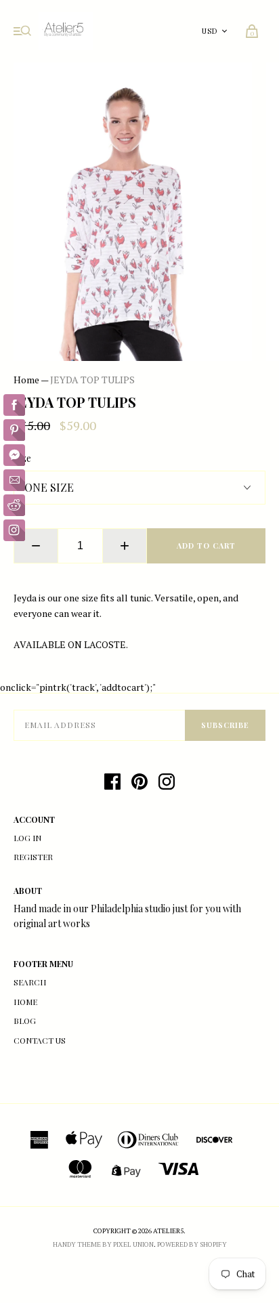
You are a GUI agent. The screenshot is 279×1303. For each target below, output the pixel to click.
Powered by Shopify (192, 1244)
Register (33, 856)
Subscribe (225, 725)
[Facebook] (112, 781)
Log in (27, 837)
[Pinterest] (139, 781)
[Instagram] (166, 781)
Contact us (40, 1040)
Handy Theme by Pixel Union (103, 1244)
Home (26, 379)
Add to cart (206, 545)
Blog (25, 1020)
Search (30, 982)
